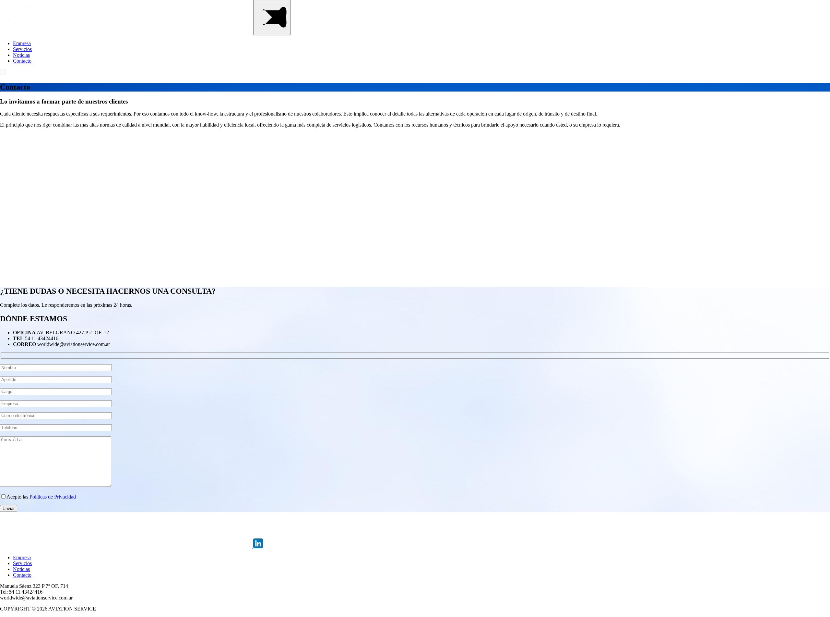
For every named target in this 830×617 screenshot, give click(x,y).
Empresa (22, 43)
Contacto (22, 61)
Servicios (22, 49)
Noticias (21, 55)
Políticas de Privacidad (52, 497)
